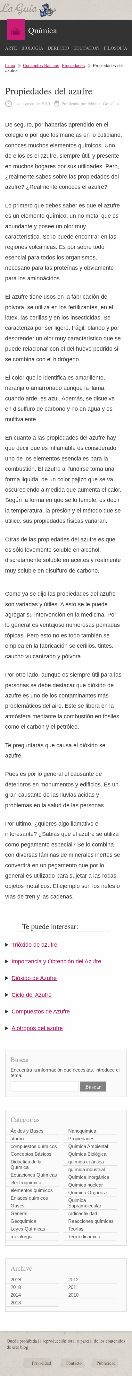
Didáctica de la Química (26, 1164)
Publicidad (106, 1363)
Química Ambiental (88, 1146)
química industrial (86, 1169)
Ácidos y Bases (27, 1131)
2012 (73, 1279)
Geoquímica (23, 1221)
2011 (73, 1287)
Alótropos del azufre (37, 1028)
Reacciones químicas (91, 1221)
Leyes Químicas (28, 1228)
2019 (16, 1279)
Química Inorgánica (88, 1177)
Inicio (10, 65)
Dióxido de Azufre (34, 978)
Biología (32, 48)
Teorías (76, 1228)
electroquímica (26, 1182)
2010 (73, 1295)
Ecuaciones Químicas (34, 1175)
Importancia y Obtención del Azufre (56, 961)
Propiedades (73, 65)
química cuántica (86, 1161)
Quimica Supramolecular (84, 1202)
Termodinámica (84, 1236)
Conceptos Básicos (41, 65)
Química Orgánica (87, 1192)
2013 (16, 1302)
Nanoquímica (82, 1131)
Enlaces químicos (29, 1198)
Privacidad (41, 1363)
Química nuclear (85, 1185)
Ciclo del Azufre (32, 995)
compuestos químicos (34, 1146)
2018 (16, 1287)
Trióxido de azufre (34, 945)
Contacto (74, 1363)
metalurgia (21, 1236)
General (19, 1213)
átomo (17, 1138)
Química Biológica (87, 1154)
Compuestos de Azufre (41, 1011)
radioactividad (82, 1213)
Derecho (58, 48)
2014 (16, 1295)
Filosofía (115, 48)
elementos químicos (32, 1190)
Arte (11, 48)
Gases (18, 1205)
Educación (86, 48)
